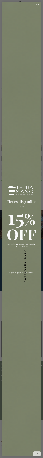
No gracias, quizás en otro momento (21, 273)
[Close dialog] (38, 4)
